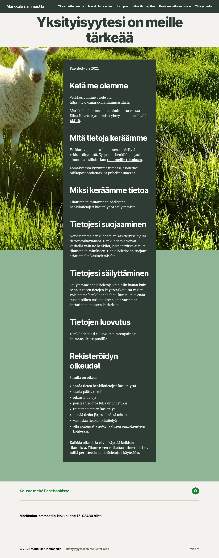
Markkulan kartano (100, 6)
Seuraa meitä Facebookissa (44, 491)
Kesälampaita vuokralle (175, 6)
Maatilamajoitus (144, 6)
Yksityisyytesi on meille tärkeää (87, 549)
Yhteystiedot (204, 6)
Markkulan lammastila (25, 6)
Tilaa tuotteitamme (71, 6)
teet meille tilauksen (124, 160)
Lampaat (123, 6)
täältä (75, 121)
